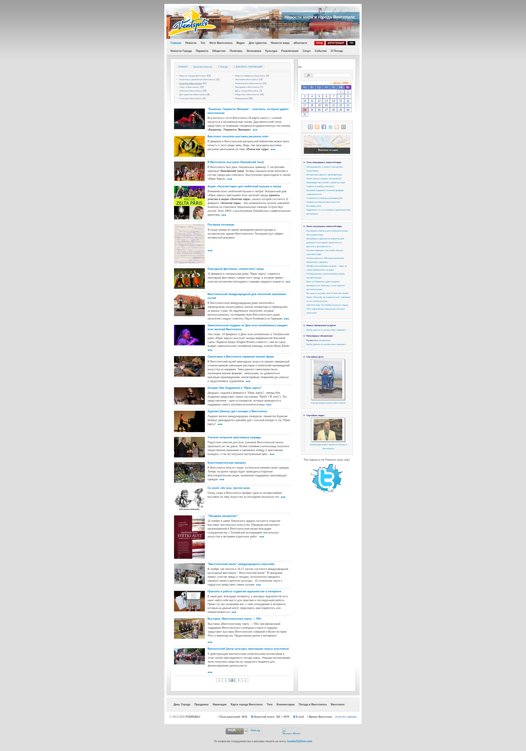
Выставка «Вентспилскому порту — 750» (235, 618)
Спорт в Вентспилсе (189, 87)
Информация (241, 98)
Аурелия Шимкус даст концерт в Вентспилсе (237, 411)
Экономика (253, 50)
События (321, 50)
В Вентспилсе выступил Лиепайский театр (236, 162)
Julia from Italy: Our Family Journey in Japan (327, 305)
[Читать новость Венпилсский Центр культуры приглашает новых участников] (189, 656)
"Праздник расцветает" (223, 515)
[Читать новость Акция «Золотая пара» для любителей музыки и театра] (189, 202)
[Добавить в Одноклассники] (317, 126)
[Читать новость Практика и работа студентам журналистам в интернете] (189, 601)
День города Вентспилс (247, 91)
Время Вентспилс (320, 716)
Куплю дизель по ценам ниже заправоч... (326, 330)
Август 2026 (340, 82)
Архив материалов (202, 67)
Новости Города (181, 50)
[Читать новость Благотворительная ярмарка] (189, 472)
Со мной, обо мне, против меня (229, 487)
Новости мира (280, 42)
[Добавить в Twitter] (330, 126)
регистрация (336, 42)
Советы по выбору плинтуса (320, 186)
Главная (176, 42)
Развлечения (290, 50)
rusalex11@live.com (299, 741)
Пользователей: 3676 (233, 716)
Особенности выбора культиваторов (324, 198)
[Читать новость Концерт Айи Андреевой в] (189, 396)
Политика (236, 50)
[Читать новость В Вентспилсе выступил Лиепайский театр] (189, 171)
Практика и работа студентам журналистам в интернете (244, 591)
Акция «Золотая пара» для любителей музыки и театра (244, 186)
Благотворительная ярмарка (227, 462)
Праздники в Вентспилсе (247, 87)
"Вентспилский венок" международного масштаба (241, 564)
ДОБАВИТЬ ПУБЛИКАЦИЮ (248, 67)
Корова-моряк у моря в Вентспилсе (328, 403)
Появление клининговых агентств (323, 202)
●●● (255, 129)
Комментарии (286, 704)
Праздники (201, 704)
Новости (190, 42)
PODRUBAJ (193, 716)
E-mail (300, 716)
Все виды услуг (313, 206)
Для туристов (258, 42)
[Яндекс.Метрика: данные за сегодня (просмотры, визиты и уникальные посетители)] (291, 731)
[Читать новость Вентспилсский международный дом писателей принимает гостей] (189, 305)
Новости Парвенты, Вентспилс (250, 76)
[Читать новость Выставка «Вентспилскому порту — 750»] (189, 628)
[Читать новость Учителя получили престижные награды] (189, 447)
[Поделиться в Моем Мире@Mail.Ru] (343, 126)
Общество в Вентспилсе (247, 94)
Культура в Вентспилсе (190, 83)
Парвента (202, 50)
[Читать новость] (189, 119)
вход (319, 42)
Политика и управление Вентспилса (197, 79)
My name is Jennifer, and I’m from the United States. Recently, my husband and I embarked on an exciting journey (328, 297)
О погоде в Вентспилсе (190, 98)
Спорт (307, 50)
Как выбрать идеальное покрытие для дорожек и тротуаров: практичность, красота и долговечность (325, 242)
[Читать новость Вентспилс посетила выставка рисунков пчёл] (189, 146)
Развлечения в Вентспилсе (248, 83)
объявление (325, 340)
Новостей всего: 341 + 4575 (271, 716)
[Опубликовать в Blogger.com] (336, 126)
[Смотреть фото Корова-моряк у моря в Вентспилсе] (328, 398)
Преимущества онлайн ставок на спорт (325, 182)
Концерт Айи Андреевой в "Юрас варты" (235, 387)
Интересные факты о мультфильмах (324, 175)
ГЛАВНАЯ (183, 67)
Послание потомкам (221, 224)
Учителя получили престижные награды (234, 437)
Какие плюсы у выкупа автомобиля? (324, 178)
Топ (203, 42)
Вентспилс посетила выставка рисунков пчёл (238, 136)
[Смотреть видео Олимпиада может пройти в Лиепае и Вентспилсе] (328, 440)
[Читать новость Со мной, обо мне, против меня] (189, 499)
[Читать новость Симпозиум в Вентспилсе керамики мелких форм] (189, 366)
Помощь (223, 67)
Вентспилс (338, 704)
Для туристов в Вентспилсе (192, 94)
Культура (271, 50)
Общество (219, 50)
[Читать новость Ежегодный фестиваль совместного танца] (189, 278)
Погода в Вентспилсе (313, 704)
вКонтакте (300, 42)
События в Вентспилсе (190, 91)
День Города (182, 704)
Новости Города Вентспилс (192, 76)
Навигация (220, 704)
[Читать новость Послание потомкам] (189, 244)
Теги (269, 704)
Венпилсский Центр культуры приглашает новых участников (248, 648)
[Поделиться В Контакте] (310, 126)
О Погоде (337, 50)
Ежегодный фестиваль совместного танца (236, 268)
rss (351, 42)
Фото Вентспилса (220, 42)
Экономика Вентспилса (246, 79)
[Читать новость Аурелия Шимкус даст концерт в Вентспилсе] (189, 421)
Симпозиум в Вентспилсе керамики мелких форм (241, 356)
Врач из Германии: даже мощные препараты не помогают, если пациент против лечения (325, 285)
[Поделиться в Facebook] (323, 126)
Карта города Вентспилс (247, 704)
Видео (240, 42)
